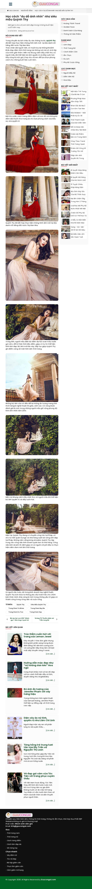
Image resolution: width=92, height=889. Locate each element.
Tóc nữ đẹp (11, 859)
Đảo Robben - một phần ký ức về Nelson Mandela (78, 116)
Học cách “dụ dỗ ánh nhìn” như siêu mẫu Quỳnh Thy (54, 10)
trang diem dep (36, 612)
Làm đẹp (67, 45)
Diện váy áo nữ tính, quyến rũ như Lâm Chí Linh (39, 719)
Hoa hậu (67, 80)
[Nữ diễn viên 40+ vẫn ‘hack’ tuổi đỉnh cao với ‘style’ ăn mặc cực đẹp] (65, 236)
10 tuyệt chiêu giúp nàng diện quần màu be (77, 187)
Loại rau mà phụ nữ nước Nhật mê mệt (78, 207)
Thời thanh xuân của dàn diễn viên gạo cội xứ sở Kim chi (78, 124)
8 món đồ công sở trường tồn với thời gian (78, 151)
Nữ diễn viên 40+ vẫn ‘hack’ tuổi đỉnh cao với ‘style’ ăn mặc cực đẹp (78, 238)
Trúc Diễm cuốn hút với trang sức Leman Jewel (37, 635)
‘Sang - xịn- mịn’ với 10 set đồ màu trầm (78, 230)
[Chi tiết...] (50, 654)
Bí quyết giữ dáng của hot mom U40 (78, 179)
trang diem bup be (38, 608)
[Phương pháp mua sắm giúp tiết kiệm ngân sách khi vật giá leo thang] (65, 100)
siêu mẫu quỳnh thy (38, 604)
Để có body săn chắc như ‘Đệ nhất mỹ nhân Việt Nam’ (78, 130)
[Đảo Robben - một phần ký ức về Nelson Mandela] (65, 114)
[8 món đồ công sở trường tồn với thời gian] (65, 151)
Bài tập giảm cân (14, 863)
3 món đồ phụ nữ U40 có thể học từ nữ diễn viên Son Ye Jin (79, 217)
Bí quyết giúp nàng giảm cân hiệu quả (78, 173)
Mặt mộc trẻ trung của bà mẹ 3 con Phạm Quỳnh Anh (78, 94)
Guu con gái (14, 10)
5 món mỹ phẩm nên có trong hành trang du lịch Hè (79, 137)
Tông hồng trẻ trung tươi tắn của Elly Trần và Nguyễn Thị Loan (38, 747)
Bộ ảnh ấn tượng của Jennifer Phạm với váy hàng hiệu (37, 691)
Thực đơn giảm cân (15, 866)
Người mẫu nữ (70, 73)
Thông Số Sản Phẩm (72, 34)
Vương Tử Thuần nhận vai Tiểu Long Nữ (44, 619)
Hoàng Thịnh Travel (72, 23)
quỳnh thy (51, 41)
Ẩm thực (67, 55)
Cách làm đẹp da (14, 844)
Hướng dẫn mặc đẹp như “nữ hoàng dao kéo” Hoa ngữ (38, 665)
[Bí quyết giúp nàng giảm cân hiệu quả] (65, 174)
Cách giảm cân (70, 52)
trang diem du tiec (16, 612)
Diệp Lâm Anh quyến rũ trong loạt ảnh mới (77, 158)
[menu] (10, 5)
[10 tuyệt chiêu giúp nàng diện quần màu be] (65, 189)
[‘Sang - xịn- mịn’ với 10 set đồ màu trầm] (65, 231)
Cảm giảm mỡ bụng (15, 870)
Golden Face (69, 27)
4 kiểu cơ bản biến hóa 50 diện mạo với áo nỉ (78, 223)
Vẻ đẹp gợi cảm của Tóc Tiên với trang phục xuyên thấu (39, 776)
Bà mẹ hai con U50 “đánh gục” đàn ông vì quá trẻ (19, 619)
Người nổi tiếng (27, 10)
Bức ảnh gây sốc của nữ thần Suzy (78, 193)
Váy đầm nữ (12, 855)
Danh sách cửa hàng (73, 31)
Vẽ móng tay (12, 848)
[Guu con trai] (46, 4)
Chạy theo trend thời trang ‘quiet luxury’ (78, 144)
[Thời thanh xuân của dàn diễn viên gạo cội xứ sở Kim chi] (65, 122)
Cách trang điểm (14, 841)
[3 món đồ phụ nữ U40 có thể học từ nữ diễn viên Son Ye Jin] (65, 217)
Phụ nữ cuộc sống (72, 62)
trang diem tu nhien (16, 608)
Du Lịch (66, 59)
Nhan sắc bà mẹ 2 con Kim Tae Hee (78, 107)
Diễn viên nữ (69, 77)
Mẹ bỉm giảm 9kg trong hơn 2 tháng (78, 200)
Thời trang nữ (70, 48)
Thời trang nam (13, 833)
